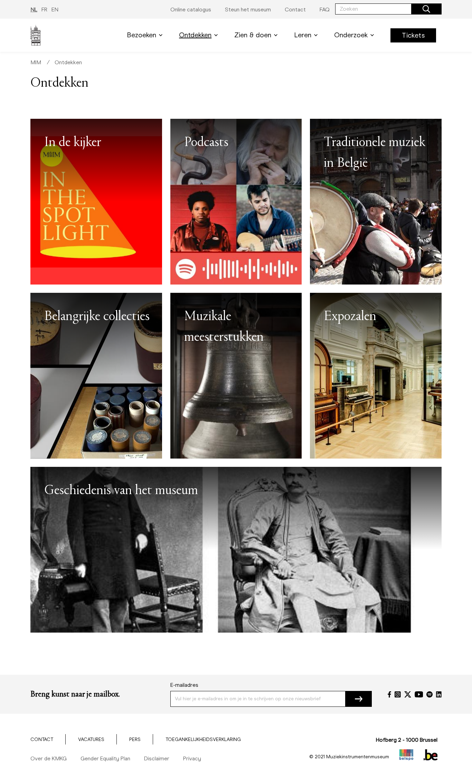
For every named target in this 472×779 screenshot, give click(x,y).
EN (54, 9)
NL (33, 9)
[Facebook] (389, 694)
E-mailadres (184, 685)
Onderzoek (351, 35)
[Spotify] (429, 694)
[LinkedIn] (439, 694)
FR (44, 9)
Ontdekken (195, 35)
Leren (302, 35)
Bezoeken (141, 35)
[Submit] (359, 699)
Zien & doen (252, 35)
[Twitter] (407, 694)
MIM (35, 62)
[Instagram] (398, 694)
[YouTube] (419, 694)
